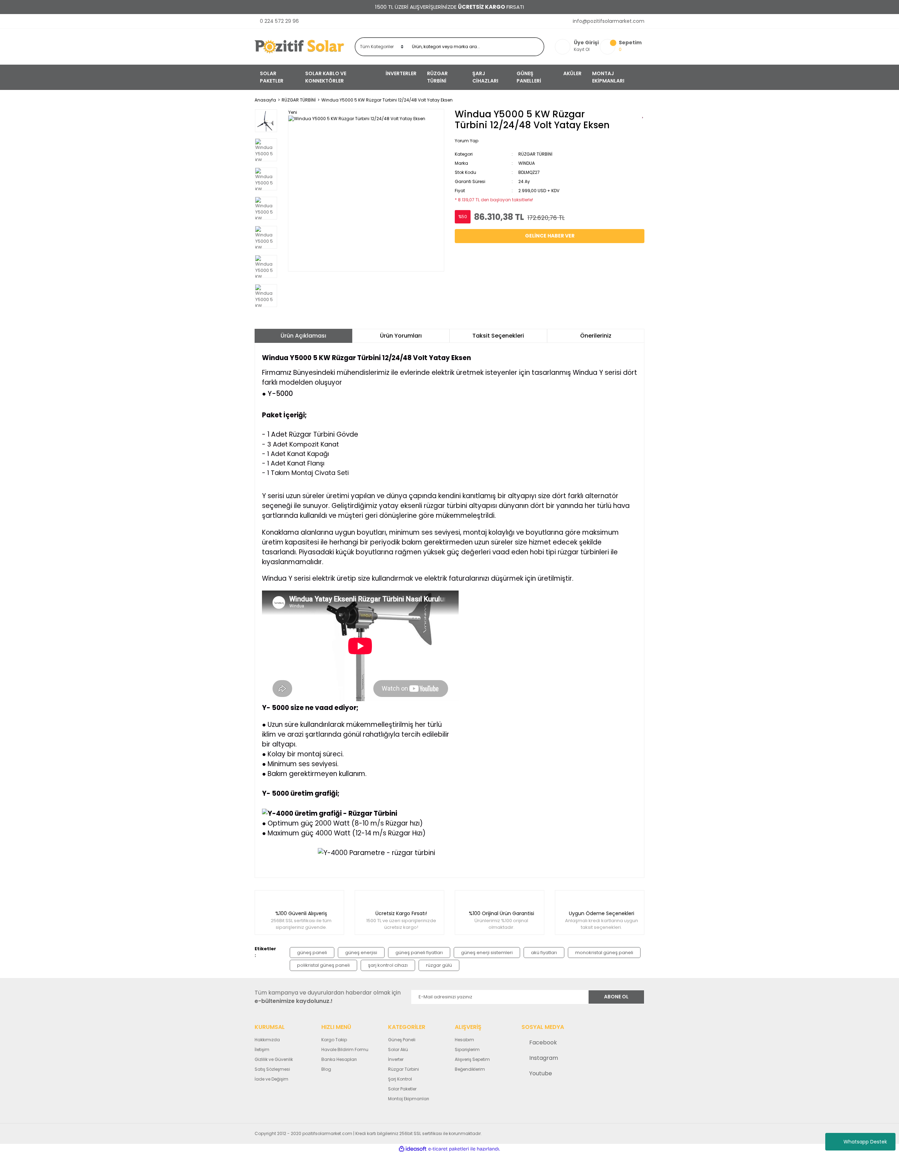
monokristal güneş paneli (604, 952)
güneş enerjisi (361, 952)
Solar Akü (398, 1049)
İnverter (395, 1059)
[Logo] (299, 46)
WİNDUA (526, 163)
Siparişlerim (467, 1049)
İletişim (262, 1049)
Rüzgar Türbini (403, 1069)
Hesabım (464, 1040)
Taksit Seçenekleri (498, 336)
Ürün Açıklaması (303, 336)
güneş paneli (312, 952)
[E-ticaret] (448, 1149)
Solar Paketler (402, 1089)
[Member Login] (564, 46)
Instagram (543, 1058)
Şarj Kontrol (400, 1079)
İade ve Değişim (271, 1079)
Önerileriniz (595, 336)
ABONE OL (616, 996)
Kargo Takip (334, 1040)
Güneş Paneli (401, 1040)
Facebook (543, 1042)
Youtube (540, 1073)
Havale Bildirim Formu (344, 1049)
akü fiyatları (544, 952)
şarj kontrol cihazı (388, 965)
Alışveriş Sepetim (472, 1059)
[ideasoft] (413, 1149)
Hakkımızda (267, 1040)
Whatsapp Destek (865, 1141)
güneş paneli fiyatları (419, 952)
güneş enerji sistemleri (487, 952)
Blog (326, 1069)
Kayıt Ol (582, 49)
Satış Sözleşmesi (272, 1069)
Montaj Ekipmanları (408, 1099)
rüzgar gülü (439, 965)
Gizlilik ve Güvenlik (274, 1059)
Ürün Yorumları (401, 336)
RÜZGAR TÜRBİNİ (535, 154)
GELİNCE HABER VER (550, 235)
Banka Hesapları (339, 1059)
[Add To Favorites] (643, 114)
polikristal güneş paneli (323, 965)
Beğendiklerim (470, 1069)
